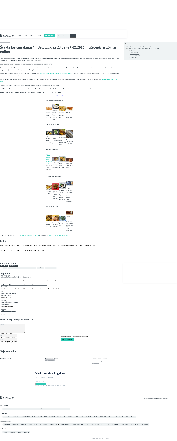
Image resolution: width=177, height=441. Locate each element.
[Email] (28, 254)
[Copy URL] (33, 254)
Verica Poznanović (6, 295)
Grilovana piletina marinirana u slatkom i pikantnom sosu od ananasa (24, 285)
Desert (3, 291)
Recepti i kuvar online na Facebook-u (28, 235)
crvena (104, 79)
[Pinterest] (13, 254)
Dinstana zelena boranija (99, 358)
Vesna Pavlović (5, 312)
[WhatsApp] (18, 254)
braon (2, 81)
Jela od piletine (54, 73)
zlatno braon (114, 79)
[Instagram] (171, 397)
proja (53, 268)
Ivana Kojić (4, 286)
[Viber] (23, 254)
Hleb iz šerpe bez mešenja (9, 302)
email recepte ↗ (57, 32)
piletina (48, 268)
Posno (62, 73)
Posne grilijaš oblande (51, 358)
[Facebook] (3, 254)
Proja (47, 73)
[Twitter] (8, 254)
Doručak (3, 300)
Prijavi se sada (40, 383)
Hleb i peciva (6, 42)
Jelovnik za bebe (5, 275)
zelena (108, 79)
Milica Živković (5, 304)
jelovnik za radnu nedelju (28, 268)
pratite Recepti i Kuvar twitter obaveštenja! (61, 235)
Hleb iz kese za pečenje (8, 311)
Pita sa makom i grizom (8, 293)
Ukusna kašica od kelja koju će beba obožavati (16, 277)
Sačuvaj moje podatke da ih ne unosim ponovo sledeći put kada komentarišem (75, 336)
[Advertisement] (150, 273)
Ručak (2, 283)
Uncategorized (13, 265)
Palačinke (42, 73)
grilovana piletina (14, 268)
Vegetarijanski (68, 73)
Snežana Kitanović (50, 360)
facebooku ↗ (37, 32)
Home (1, 42)
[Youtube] (176, 397)
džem (5, 268)
